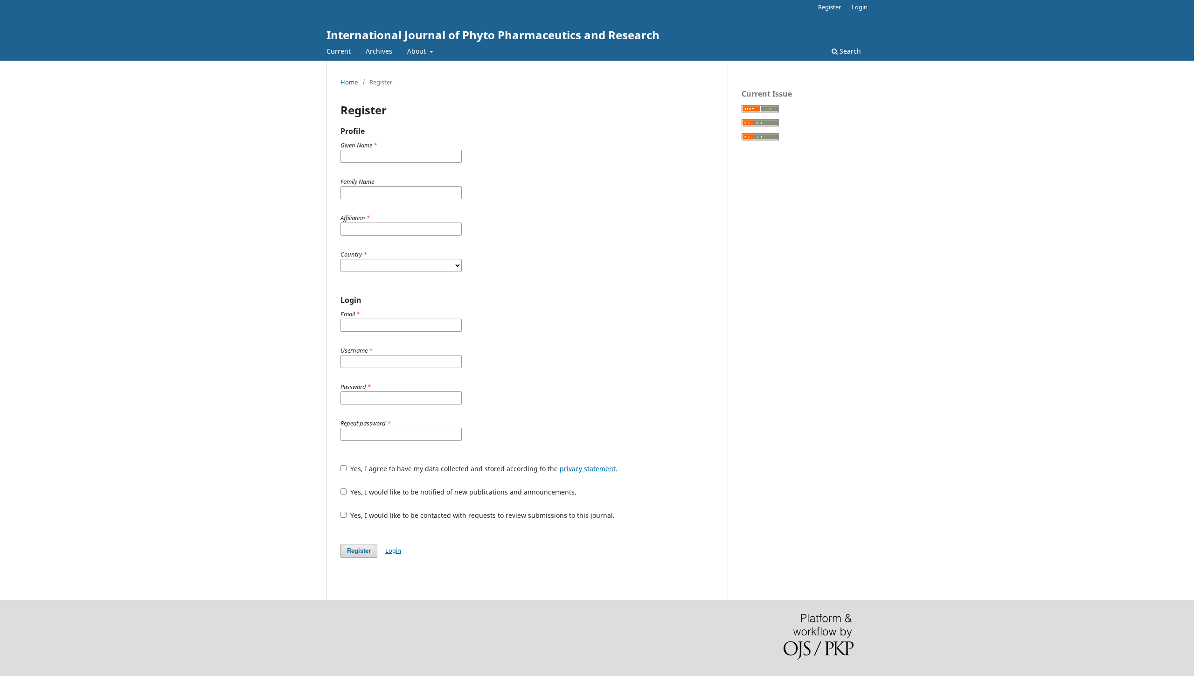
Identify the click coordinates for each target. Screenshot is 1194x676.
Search (849, 51)
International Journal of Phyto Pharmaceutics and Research (492, 34)
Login (860, 7)
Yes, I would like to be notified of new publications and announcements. (462, 492)
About (417, 51)
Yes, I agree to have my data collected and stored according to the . (483, 468)
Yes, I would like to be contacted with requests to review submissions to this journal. (481, 515)
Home (349, 82)
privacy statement (588, 468)
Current (338, 51)
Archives (379, 51)
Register (829, 7)
